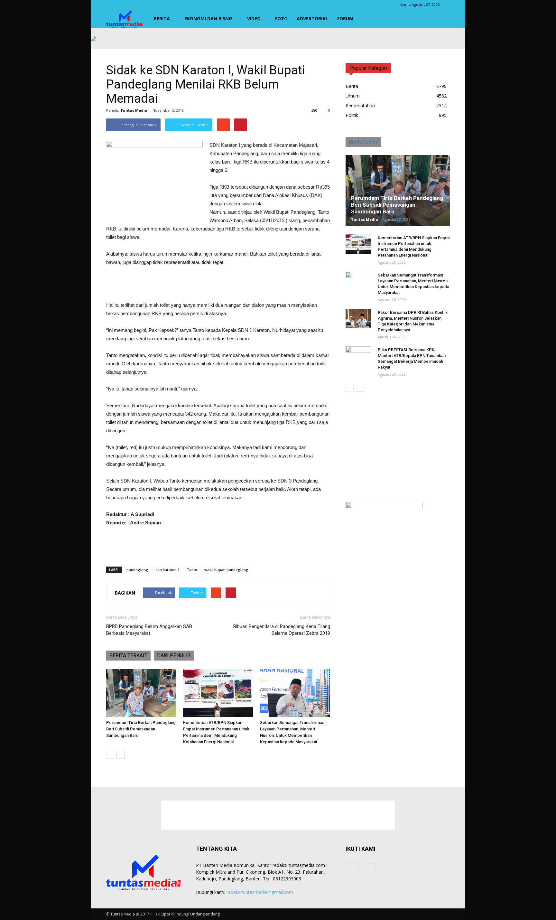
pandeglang (137, 569)
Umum (353, 96)
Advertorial (312, 18)
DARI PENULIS (174, 655)
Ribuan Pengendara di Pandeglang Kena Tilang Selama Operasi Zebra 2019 (281, 630)
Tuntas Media (133, 110)
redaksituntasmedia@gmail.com (260, 892)
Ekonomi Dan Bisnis (208, 18)
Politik (352, 115)
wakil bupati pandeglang (226, 569)
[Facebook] (352, 869)
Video (254, 18)
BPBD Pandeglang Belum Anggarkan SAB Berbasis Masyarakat (149, 630)
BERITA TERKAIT (128, 655)
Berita (162, 18)
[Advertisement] (218, 284)
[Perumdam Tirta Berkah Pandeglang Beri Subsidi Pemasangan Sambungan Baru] (141, 693)
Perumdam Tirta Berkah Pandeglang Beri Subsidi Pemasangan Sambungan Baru (141, 729)
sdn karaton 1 (167, 569)
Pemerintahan (360, 105)
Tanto (192, 569)
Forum (345, 18)
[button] (442, 18)
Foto (281, 18)
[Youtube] (369, 869)
